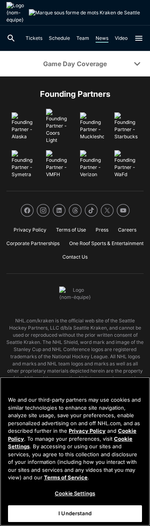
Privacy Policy (87, 431)
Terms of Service (66, 477)
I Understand (75, 513)
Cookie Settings (75, 493)
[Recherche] (11, 38)
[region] (75, 451)
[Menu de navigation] (139, 38)
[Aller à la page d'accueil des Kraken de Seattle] (16, 13)
